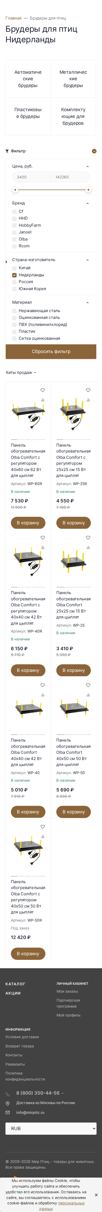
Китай (24, 267)
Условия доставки (22, 1037)
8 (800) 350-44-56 (38, 1093)
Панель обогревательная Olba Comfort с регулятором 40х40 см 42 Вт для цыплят (28, 608)
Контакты (13, 1055)
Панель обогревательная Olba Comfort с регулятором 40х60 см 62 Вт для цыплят (28, 460)
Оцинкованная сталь (39, 317)
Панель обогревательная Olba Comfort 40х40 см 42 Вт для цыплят (28, 752)
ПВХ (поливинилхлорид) (43, 324)
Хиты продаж (19, 372)
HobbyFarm (30, 225)
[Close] (94, 1195)
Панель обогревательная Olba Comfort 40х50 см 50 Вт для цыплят (73, 752)
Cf (21, 211)
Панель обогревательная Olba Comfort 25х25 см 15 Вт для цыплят (73, 605)
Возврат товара (19, 1046)
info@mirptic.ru (30, 1112)
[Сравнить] (42, 399)
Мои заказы (67, 991)
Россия (26, 281)
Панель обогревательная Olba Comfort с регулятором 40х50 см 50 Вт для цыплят (28, 897)
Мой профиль (69, 1015)
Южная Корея (32, 288)
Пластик (27, 331)
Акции (13, 993)
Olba (23, 239)
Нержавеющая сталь (39, 310)
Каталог (15, 984)
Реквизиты (15, 1064)
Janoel (25, 232)
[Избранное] (42, 390)
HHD (23, 218)
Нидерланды (31, 274)
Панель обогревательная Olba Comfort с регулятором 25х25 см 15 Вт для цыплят (73, 460)
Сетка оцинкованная (39, 338)
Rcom (24, 245)
